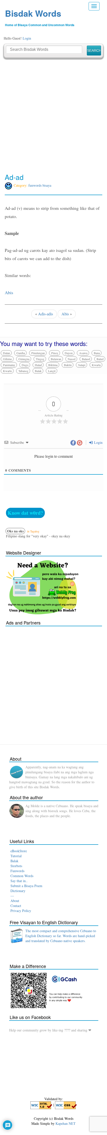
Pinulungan (38, 353)
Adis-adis (45, 313)
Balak (38, 371)
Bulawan (56, 359)
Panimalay (9, 365)
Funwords (17, 870)
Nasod (71, 359)
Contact (15, 905)
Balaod (86, 359)
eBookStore (18, 851)
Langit (51, 371)
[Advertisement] (53, 116)
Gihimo (7, 359)
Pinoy (54, 353)
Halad (38, 365)
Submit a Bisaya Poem (26, 885)
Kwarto (7, 371)
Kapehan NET (65, 1123)
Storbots (16, 865)
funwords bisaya (39, 185)
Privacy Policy (20, 910)
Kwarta (96, 365)
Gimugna (23, 359)
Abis (9, 292)
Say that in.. (19, 880)
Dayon (69, 353)
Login (27, 38)
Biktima (52, 365)
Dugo (25, 365)
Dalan (6, 353)
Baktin (68, 365)
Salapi (81, 365)
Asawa (83, 353)
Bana (97, 353)
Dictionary (17, 890)
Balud (100, 359)
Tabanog (23, 371)
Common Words (21, 875)
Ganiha (20, 353)
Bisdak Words (33, 13)
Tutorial (16, 855)
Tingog (40, 359)
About (14, 900)
